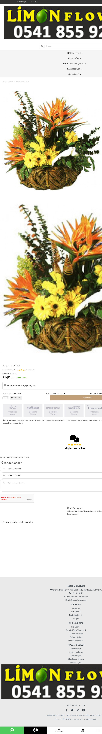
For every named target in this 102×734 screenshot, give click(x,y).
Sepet (82, 731)
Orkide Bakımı (76, 649)
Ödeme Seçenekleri (75, 640)
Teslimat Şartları (76, 637)
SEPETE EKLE (17, 398)
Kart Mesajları (76, 655)
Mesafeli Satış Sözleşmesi (76, 630)
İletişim (76, 618)
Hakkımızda (76, 608)
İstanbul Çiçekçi (76, 662)
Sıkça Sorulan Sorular (76, 659)
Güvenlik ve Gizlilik (76, 633)
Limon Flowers (7, 82)
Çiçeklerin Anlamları (76, 652)
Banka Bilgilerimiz (76, 615)
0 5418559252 (32, 2)
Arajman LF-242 (22, 82)
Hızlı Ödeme (75, 612)
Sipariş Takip (59, 731)
